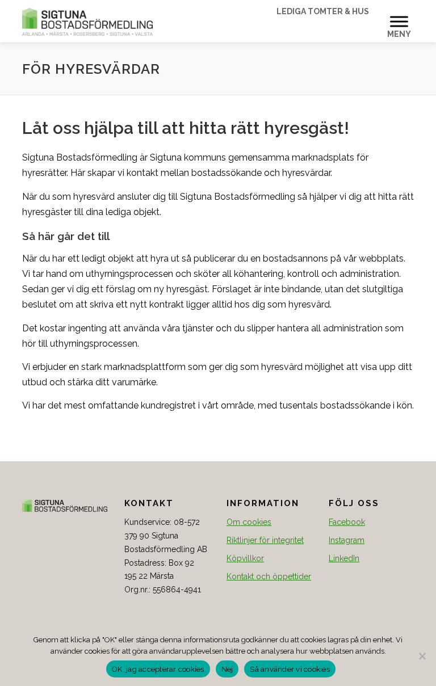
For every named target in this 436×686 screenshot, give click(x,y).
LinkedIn (344, 558)
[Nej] (421, 656)
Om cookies (249, 522)
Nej (227, 669)
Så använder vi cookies (290, 669)
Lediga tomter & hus (322, 11)
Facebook (347, 522)
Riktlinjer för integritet (265, 540)
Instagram (346, 540)
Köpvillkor (245, 558)
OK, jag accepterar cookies (158, 669)
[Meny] (399, 21)
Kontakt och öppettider (269, 576)
